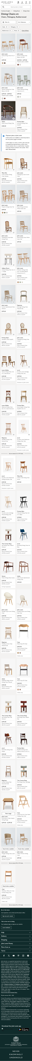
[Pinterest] (18, 956)
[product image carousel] (8, 43)
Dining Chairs (26, 11)
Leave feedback (6, 927)
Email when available (8, 849)
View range (8, 813)
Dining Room (16, 11)
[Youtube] (14, 956)
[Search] (3, 7)
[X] (9, 956)
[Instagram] (23, 956)
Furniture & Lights (5, 11)
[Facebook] (4, 956)
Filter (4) (7, 22)
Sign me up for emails (7, 916)
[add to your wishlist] (13, 51)
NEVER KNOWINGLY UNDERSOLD (16, 1054)
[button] (30, 2)
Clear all (25, 30)
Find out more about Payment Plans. (9, 992)
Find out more (12, 149)
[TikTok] (28, 956)
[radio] (3, 63)
